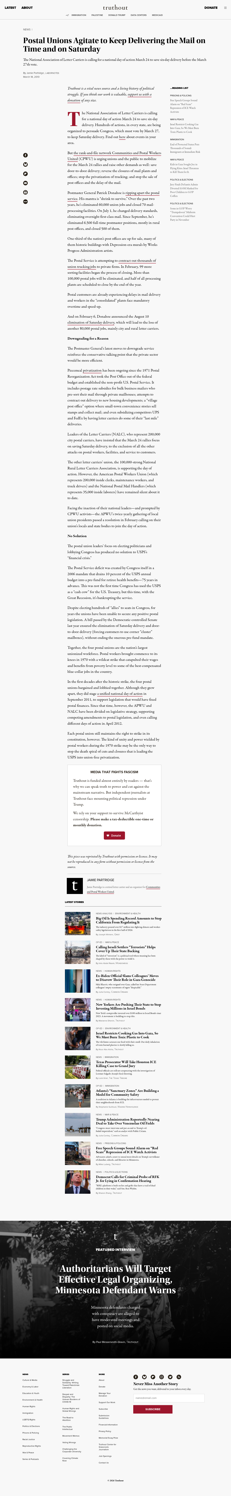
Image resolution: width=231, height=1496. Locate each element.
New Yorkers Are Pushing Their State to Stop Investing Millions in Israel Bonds (128, 1006)
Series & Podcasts (30, 1459)
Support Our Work (107, 1402)
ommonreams (119, 992)
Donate (210, 7)
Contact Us (104, 1462)
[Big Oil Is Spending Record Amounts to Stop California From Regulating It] (77, 923)
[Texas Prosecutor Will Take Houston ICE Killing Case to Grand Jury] (77, 1067)
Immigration (79, 15)
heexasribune (118, 1078)
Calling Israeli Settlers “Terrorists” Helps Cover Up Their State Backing (126, 949)
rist (117, 934)
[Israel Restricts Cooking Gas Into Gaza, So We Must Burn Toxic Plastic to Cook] (77, 1038)
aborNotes (52, 73)
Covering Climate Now (70, 1459)
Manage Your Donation (105, 1394)
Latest (10, 7)
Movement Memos (70, 1435)
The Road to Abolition (67, 1419)
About (27, 7)
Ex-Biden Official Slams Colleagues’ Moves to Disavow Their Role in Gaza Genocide (127, 977)
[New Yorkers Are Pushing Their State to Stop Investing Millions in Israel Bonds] (77, 1009)
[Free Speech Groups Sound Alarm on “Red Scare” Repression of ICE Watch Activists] (77, 1153)
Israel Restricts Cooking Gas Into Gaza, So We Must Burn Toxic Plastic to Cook (184, 128)
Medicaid (157, 15)
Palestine (97, 15)
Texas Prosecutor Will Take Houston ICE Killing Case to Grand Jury (126, 1064)
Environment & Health (128, 913)
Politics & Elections (116, 1172)
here (122, 137)
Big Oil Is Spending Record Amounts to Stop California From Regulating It (128, 920)
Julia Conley (104, 992)
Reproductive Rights (31, 1446)
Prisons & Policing (115, 1143)
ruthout (120, 1021)
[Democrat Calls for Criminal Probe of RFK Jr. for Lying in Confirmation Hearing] (77, 1182)
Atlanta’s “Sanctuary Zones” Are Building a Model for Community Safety (127, 1092)
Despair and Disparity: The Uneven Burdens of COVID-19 (71, 1398)
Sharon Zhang (105, 1193)
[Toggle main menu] (224, 8)
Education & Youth (30, 1393)
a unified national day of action (120, 693)
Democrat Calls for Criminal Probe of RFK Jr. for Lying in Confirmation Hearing (127, 1178)
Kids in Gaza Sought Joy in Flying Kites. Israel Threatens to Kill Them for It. (184, 168)
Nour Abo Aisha (106, 1049)
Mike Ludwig (104, 1164)
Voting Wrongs (69, 1442)
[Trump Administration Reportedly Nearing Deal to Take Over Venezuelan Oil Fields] (77, 1124)
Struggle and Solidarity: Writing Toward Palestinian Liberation (70, 1384)
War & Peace (112, 942)
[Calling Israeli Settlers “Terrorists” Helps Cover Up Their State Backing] (77, 952)
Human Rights (113, 971)
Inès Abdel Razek (106, 963)
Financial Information (108, 1424)
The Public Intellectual (67, 1428)
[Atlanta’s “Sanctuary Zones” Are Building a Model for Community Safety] (77, 1096)
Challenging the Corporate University (71, 1450)
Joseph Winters (106, 934)
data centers (139, 15)
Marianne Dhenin (106, 1020)
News (26, 29)
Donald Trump (116, 15)
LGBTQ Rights (28, 1419)
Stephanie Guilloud (107, 1106)
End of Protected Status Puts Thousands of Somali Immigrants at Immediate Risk (185, 148)
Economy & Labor (30, 1386)
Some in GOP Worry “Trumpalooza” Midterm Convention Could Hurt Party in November (182, 214)
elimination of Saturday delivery (90, 322)
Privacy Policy (105, 1431)
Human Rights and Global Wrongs (70, 1410)
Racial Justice (28, 1439)
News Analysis (104, 913)
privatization (92, 370)
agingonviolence (128, 1107)
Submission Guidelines (104, 1417)
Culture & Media (29, 1380)
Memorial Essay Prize (108, 1437)
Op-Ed (99, 942)
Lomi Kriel (103, 1078)
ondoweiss (122, 963)
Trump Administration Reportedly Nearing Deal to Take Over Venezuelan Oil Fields (127, 1121)
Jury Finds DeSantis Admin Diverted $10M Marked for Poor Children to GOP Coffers (184, 190)
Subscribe (103, 1409)
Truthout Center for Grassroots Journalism (107, 1447)
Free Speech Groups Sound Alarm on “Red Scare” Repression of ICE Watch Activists (183, 106)
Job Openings (105, 1456)
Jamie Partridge (35, 73)
